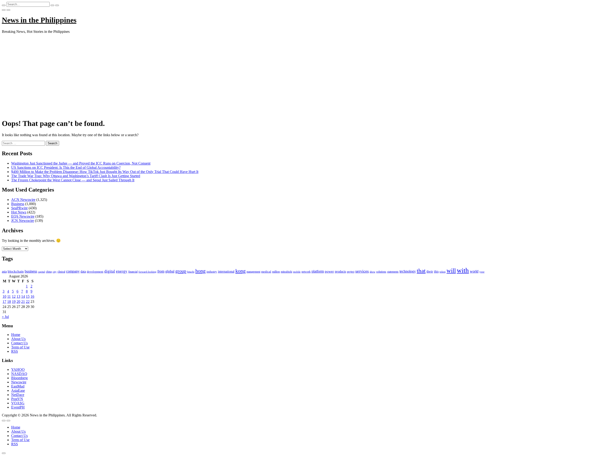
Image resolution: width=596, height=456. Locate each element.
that (421, 270)
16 (32, 296)
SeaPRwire (19, 208)
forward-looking (147, 271)
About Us (18, 339)
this (436, 271)
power (329, 271)
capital (41, 271)
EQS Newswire (22, 216)
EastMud (17, 386)
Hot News (18, 212)
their (430, 271)
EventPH (18, 407)
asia (4, 271)
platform (318, 271)
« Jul (5, 317)
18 (9, 302)
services (362, 271)
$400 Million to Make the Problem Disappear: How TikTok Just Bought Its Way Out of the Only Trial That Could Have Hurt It (104, 172)
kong (240, 271)
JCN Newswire (22, 221)
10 (4, 296)
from (160, 271)
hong (200, 271)
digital (109, 271)
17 (4, 302)
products (340, 271)
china (49, 271)
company (73, 271)
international (226, 271)
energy (121, 271)
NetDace (17, 395)
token (443, 271)
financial (133, 271)
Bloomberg (19, 378)
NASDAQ (19, 374)
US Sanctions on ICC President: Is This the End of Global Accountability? (66, 167)
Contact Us (19, 343)
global (169, 271)
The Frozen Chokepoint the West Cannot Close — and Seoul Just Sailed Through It (72, 180)
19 (14, 302)
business (31, 271)
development (95, 271)
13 (18, 296)
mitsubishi (286, 271)
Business (17, 204)
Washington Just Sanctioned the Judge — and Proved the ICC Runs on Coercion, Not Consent (80, 163)
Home (15, 335)
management (253, 271)
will (451, 270)
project (350, 271)
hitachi (190, 271)
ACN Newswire (23, 200)
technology (408, 271)
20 (18, 302)
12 (14, 296)
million (276, 271)
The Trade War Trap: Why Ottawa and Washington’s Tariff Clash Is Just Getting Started (75, 176)
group (180, 271)
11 (9, 296)
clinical (61, 271)
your (481, 271)
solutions (381, 271)
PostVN (17, 399)
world (474, 271)
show (372, 271)
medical (266, 271)
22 (28, 302)
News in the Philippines (39, 20)
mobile (297, 271)
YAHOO (18, 370)
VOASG (17, 403)
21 (23, 302)
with (463, 270)
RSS (14, 351)
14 (23, 296)
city (55, 271)
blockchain (16, 271)
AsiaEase (18, 390)
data (83, 271)
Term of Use (20, 347)
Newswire (18, 382)
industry (212, 271)
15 (28, 296)
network (306, 271)
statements (393, 271)
